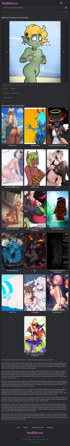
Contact (26, 427)
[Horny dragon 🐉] (57, 292)
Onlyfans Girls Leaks (37, 427)
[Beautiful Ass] (12, 126)
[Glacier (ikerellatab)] (12, 251)
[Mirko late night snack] (12, 209)
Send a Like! (10, 97)
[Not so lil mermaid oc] (57, 209)
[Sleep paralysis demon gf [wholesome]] (57, 251)
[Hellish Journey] (35, 126)
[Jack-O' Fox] (12, 292)
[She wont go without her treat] (57, 126)
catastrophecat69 (15, 93)
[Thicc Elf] (57, 167)
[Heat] (35, 251)
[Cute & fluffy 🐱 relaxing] (12, 167)
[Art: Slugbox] (35, 292)
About (18, 427)
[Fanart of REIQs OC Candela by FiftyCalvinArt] (35, 334)
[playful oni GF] (35, 167)
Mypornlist (50, 427)
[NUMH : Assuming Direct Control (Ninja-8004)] (35, 209)
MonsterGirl (13, 88)
